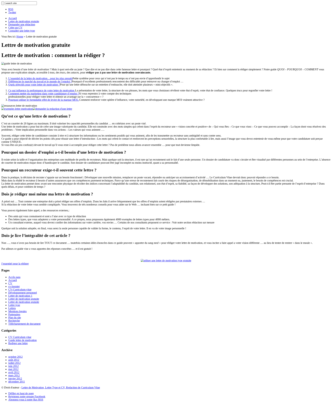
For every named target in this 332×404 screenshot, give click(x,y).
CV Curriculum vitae (19, 337)
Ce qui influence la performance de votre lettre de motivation (41, 90)
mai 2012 (13, 369)
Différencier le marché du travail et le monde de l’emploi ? (40, 81)
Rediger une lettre (18, 343)
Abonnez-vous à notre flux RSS (25, 399)
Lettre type (14, 305)
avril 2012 (13, 372)
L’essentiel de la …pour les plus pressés (40, 78)
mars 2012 (14, 375)
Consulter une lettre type (21, 30)
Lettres (12, 308)
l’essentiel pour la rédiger (15, 263)
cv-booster (14, 286)
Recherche (14, 320)
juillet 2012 (14, 362)
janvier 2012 (15, 378)
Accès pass (14, 277)
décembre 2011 (16, 381)
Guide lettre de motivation (22, 340)
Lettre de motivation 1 (20, 295)
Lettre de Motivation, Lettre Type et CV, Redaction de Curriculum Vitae (60, 387)
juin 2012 (13, 366)
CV (10, 283)
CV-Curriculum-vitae (19, 289)
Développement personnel (22, 292)
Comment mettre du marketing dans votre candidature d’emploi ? (43, 93)
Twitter (12, 12)
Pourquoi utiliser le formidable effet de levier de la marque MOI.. (43, 99)
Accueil (12, 18)
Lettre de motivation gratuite (23, 21)
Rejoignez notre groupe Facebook (26, 396)
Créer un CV (15, 27)
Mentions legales (17, 311)
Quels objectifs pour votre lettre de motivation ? (34, 84)
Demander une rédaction (21, 24)
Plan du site (14, 317)
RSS (10, 9)
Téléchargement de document (24, 323)
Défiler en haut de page (21, 393)
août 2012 (13, 359)
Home (19, 36)
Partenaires (14, 314)
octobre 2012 (15, 356)
